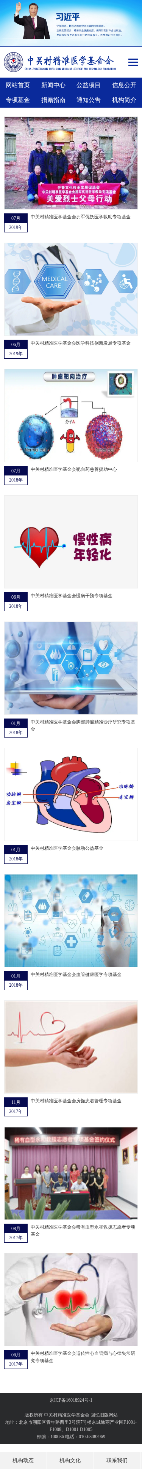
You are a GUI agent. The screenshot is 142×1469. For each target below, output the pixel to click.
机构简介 (124, 100)
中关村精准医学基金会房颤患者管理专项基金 (76, 1100)
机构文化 (70, 1460)
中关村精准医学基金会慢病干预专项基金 (71, 595)
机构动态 (23, 1460)
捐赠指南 (53, 100)
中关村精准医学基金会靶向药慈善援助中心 (74, 469)
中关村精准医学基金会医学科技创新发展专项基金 (81, 343)
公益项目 (88, 85)
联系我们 (117, 1460)
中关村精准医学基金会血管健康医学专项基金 (76, 974)
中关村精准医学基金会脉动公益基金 (67, 848)
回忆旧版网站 (104, 1415)
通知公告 (88, 100)
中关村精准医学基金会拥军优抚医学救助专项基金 (81, 216)
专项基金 (18, 100)
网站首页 (18, 85)
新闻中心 (53, 85)
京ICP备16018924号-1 (71, 1400)
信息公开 (124, 85)
